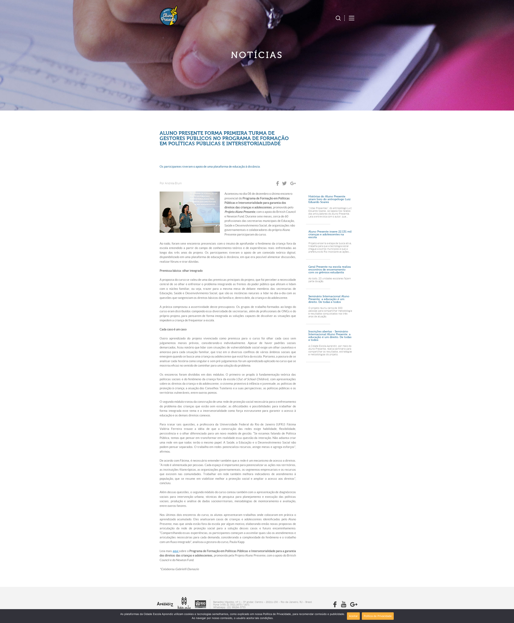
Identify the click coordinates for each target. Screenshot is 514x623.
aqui (176, 551)
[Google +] (353, 606)
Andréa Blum (173, 183)
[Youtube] (343, 606)
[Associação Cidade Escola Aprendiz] (165, 605)
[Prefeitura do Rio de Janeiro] (200, 607)
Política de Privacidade (378, 616)
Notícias (257, 55)
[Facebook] (335, 606)
